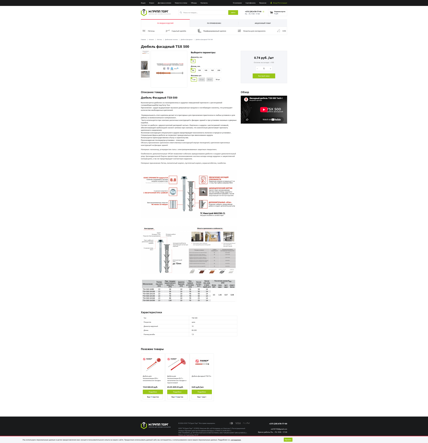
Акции (143, 3)
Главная (143, 39)
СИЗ (284, 31)
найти (233, 12)
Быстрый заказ (264, 76)
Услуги (151, 3)
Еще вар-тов (153, 397)
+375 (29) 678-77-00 (253, 11)
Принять (288, 440)
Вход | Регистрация (280, 3)
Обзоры (194, 3)
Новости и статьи (181, 3)
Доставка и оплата (164, 3)
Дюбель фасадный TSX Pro (201, 376)
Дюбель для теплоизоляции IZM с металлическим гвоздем (152, 378)
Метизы (151, 31)
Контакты (204, 3)
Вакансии (262, 3)
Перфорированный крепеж (214, 31)
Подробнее (153, 392)
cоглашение (236, 440)
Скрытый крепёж (179, 31)
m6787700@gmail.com (279, 429)
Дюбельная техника (171, 39)
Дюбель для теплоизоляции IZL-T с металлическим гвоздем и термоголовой (176, 379)
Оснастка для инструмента (254, 31)
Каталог (151, 39)
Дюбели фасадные (187, 39)
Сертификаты (251, 3)
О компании (237, 3)
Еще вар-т (201, 397)
